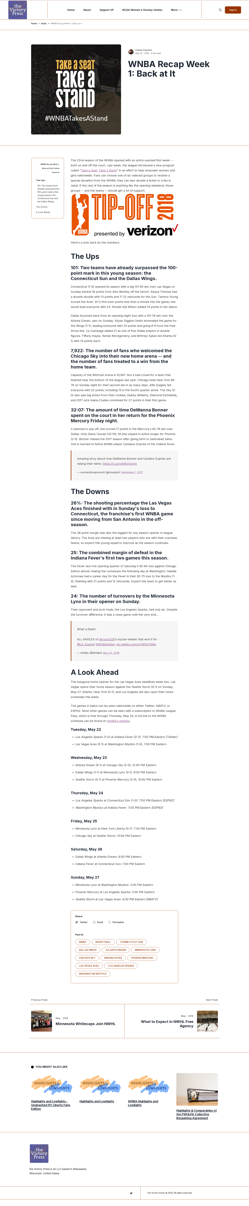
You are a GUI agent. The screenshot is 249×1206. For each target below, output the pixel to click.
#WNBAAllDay (105, 644)
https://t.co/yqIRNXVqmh (120, 463)
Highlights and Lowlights (97, 1101)
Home (71, 9)
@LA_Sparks (85, 644)
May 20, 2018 (111, 652)
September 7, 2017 (132, 472)
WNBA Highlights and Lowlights (143, 1103)
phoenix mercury (142, 957)
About (87, 9)
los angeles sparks (121, 965)
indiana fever (113, 957)
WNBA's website (118, 721)
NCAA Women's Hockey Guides (142, 9)
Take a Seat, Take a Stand (99, 170)
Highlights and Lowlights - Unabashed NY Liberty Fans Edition (50, 1105)
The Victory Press (156, 1192)
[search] (220, 10)
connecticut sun (131, 942)
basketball (103, 942)
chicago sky (87, 957)
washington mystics (92, 973)
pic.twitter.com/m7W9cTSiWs (136, 644)
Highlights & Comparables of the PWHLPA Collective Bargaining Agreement (196, 1114)
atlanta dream (116, 949)
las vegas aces (89, 965)
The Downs (41, 206)
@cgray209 (107, 639)
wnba (44, 23)
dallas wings (88, 949)
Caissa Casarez (143, 50)
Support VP (107, 9)
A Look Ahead (43, 212)
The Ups (40, 180)
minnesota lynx (145, 949)
